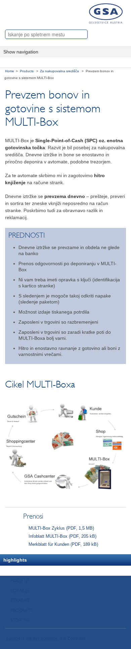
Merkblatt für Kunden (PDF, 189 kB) (63, 544)
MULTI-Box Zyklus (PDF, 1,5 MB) (61, 528)
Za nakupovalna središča (60, 71)
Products (27, 71)
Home (9, 71)
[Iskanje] (120, 33)
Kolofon (13, 638)
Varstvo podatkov (42, 638)
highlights (15, 560)
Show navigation (20, 51)
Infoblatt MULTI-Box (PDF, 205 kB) (62, 536)
